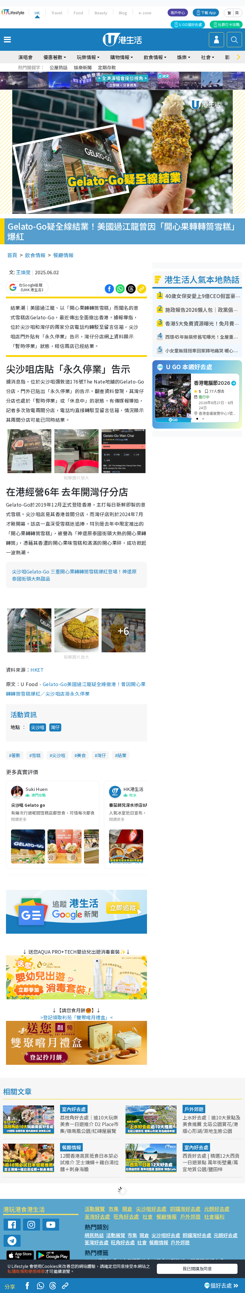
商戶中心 (178, 12)
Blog (123, 13)
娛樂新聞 (83, 67)
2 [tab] (115, 74)
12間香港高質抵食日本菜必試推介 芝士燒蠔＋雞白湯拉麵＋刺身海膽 (89, 1162)
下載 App (208, 12)
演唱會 (25, 57)
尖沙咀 (38, 727)
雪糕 (36, 755)
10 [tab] (127, 81)
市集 (113, 1208)
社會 (148, 1216)
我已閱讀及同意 (197, 1268)
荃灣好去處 (97, 1216)
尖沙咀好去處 (151, 1208)
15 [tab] (127, 88)
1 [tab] (109, 74)
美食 (81, 755)
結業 (121, 755)
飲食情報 (35, 255)
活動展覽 (95, 1208)
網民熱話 (94, 1235)
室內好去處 (74, 1109)
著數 (15, 755)
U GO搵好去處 (190, 24)
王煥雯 (23, 272)
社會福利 (214, 1216)
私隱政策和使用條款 (26, 1271)
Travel (56, 13)
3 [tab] (121, 74)
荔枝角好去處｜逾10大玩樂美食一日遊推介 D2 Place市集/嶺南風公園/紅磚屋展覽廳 (89, 1127)
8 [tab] (115, 81)
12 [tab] (139, 81)
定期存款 (107, 67)
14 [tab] (121, 88)
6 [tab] (139, 74)
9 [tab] (121, 81)
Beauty (101, 13)
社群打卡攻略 (229, 24)
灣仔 (55, 727)
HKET (37, 669)
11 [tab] (133, 81)
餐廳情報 (63, 255)
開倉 (127, 1208)
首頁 (12, 255)
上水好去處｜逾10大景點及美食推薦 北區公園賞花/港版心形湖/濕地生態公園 (212, 1124)
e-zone (145, 13)
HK (37, 13)
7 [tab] (109, 81)
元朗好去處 (216, 1208)
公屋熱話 (59, 67)
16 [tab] (133, 88)
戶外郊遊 (193, 1109)
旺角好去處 (126, 1216)
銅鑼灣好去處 (185, 1208)
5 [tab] (133, 74)
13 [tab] (115, 88)
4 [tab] (127, 74)
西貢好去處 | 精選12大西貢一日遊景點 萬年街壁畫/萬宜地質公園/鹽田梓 (211, 1162)
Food (78, 13)
